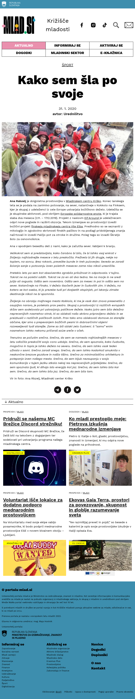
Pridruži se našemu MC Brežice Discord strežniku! (32, 421)
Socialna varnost (10, 651)
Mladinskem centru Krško (83, 201)
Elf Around (91, 218)
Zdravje (5, 658)
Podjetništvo (8, 680)
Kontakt (98, 668)
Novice (97, 644)
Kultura (5, 677)
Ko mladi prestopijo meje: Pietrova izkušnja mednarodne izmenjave (97, 423)
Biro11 (59, 692)
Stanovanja (7, 661)
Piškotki (68, 692)
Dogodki (24, 53)
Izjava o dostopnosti (85, 692)
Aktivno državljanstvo (57, 651)
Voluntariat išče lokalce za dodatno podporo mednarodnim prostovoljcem (33, 507)
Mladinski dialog (55, 655)
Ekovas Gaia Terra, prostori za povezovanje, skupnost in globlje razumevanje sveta (99, 507)
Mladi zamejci (9, 655)
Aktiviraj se (106, 46)
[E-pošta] (129, 25)
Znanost (6, 664)
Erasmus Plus (80, 453)
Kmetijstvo (7, 670)
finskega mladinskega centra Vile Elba (57, 226)
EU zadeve (78, 543)
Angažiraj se (14, 543)
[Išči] (116, 25)
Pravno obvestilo (124, 692)
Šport (67, 65)
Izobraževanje (9, 674)
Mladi (20, 412)
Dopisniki (99, 655)
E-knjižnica (111, 53)
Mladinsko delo (54, 658)
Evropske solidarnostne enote (80, 213)
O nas (96, 663)
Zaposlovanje (8, 648)
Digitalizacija (15, 453)
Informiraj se (67, 46)
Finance (6, 667)
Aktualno (24, 46)
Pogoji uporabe (106, 692)
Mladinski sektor (67, 53)
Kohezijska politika (56, 667)
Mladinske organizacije (58, 648)
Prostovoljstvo (54, 664)
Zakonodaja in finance (58, 670)
